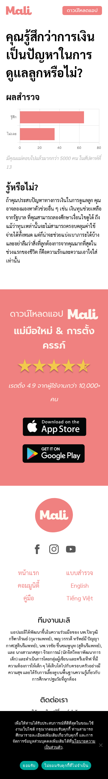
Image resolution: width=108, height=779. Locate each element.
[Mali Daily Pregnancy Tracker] (34, 10)
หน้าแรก (28, 573)
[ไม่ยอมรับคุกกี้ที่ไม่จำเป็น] (101, 745)
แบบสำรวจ (79, 573)
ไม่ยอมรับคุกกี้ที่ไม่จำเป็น (66, 765)
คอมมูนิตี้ (28, 585)
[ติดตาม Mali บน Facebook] (37, 552)
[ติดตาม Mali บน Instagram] (54, 552)
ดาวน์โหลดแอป (82, 10)
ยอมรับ (29, 765)
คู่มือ (28, 598)
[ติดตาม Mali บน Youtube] (71, 552)
